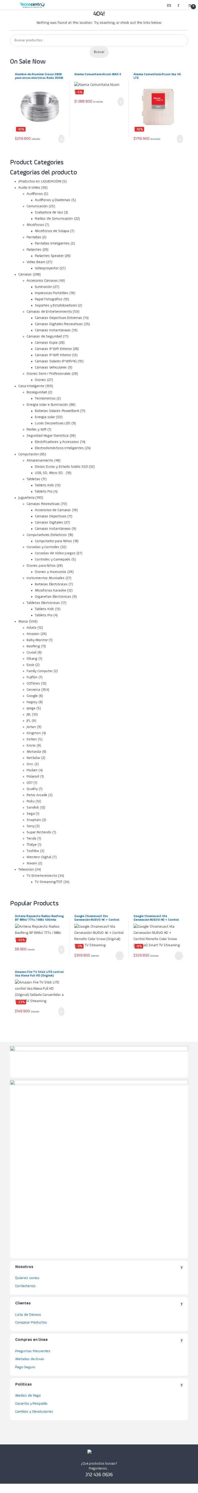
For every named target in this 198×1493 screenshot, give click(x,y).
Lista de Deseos (28, 1315)
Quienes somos (27, 1278)
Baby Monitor (37, 640)
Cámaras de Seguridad (44, 336)
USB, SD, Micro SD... (50, 473)
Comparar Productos (31, 1322)
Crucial (31, 652)
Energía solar (45, 417)
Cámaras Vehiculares (51, 367)
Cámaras (25, 274)
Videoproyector (47, 268)
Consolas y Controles (43, 547)
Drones (40, 380)
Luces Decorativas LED (52, 423)
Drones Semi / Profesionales (49, 373)
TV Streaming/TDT (48, 882)
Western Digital (39, 857)
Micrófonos (35, 225)
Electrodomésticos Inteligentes (59, 448)
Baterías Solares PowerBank (57, 411)
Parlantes (34, 249)
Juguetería (26, 497)
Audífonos (35, 194)
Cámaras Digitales (49, 522)
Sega (31, 813)
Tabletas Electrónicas (43, 603)
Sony (30, 826)
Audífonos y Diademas (52, 200)
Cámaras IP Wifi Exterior (53, 349)
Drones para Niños (41, 565)
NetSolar (33, 758)
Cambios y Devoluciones (34, 1411)
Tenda (31, 838)
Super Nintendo (39, 832)
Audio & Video (29, 187)
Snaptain (34, 820)
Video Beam (36, 262)
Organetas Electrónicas (53, 596)
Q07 (30, 782)
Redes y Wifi (36, 429)
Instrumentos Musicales (45, 578)
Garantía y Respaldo (31, 1403)
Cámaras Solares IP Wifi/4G (56, 361)
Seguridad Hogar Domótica (48, 435)
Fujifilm (32, 677)
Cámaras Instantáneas (53, 330)
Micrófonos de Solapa (52, 231)
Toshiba (33, 851)
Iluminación (43, 287)
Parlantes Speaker (49, 256)
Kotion (32, 739)
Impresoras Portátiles (51, 293)
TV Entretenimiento (42, 876)
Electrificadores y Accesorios (57, 442)
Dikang (32, 658)
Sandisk (33, 807)
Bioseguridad (37, 392)
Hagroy (32, 702)
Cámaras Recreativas (43, 504)
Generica (33, 689)
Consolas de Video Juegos (55, 553)
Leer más (120, 955)
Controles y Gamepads (52, 559)
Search (169, 5)
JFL (29, 720)
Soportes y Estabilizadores (56, 305)
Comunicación (37, 206)
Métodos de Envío (29, 1359)
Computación (28, 454)
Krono (31, 745)
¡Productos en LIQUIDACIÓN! (39, 181)
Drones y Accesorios (50, 572)
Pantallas (34, 237)
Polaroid (33, 776)
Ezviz (30, 665)
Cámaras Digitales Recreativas (59, 324)
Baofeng (33, 646)
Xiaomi (32, 863)
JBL (29, 714)
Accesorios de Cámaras (53, 510)
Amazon (33, 634)
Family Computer (40, 671)
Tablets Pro (43, 491)
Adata (31, 627)
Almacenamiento (40, 460)
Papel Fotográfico (48, 299)
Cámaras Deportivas (50, 516)
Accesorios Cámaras (42, 280)
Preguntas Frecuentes (32, 1351)
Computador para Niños (53, 541)
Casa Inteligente (31, 386)
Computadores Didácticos (47, 535)
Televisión (26, 869)
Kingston (34, 733)
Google (32, 696)
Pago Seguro (25, 1367)
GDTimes (33, 683)
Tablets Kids (44, 485)
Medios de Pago (28, 1395)
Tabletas (33, 479)
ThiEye (32, 844)
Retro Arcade (37, 795)
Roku (31, 801)
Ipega (31, 708)
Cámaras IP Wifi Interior (53, 355)
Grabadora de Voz (49, 212)
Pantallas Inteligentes (52, 243)
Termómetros (45, 398)
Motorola (34, 751)
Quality (32, 789)
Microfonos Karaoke (50, 590)
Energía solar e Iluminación (47, 404)
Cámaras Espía (46, 342)
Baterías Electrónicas (51, 584)
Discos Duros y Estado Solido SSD (61, 466)
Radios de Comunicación (54, 218)
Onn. (30, 764)
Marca (23, 621)
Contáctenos (25, 1286)
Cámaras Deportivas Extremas (58, 318)
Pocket (32, 770)
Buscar (99, 52)
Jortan (31, 727)
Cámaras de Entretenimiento (49, 311)
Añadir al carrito (59, 139)
